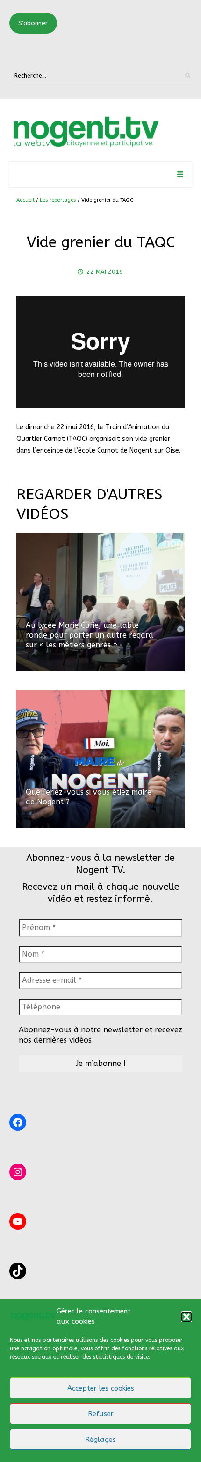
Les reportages (58, 200)
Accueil (25, 200)
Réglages (100, 1439)
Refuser (101, 1414)
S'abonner (33, 23)
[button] (186, 1316)
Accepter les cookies (100, 1388)
